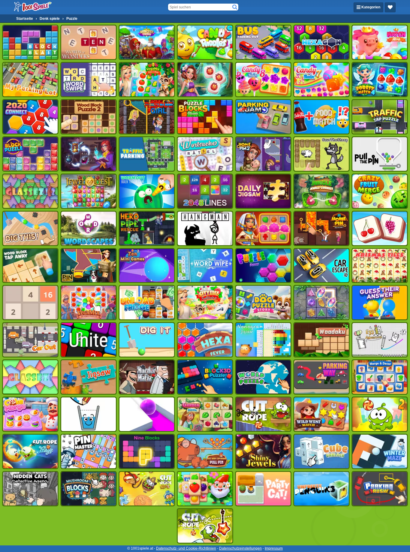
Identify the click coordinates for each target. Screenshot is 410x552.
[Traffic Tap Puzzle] (379, 116)
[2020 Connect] (30, 116)
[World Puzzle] (263, 377)
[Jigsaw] (88, 377)
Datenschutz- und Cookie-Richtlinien (186, 548)
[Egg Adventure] (379, 339)
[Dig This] (30, 228)
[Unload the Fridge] (147, 302)
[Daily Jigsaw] (263, 191)
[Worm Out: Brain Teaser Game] (147, 191)
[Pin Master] (88, 451)
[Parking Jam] (263, 116)
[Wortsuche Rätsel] (205, 154)
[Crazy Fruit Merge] (379, 191)
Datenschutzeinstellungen (240, 548)
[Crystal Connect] (321, 302)
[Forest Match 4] (379, 79)
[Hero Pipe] (147, 228)
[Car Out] (30, 339)
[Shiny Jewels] (263, 451)
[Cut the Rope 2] (379, 414)
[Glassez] (30, 377)
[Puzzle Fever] (263, 265)
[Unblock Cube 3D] (321, 451)
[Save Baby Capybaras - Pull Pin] (205, 451)
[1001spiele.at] (33, 7)
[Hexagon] (321, 42)
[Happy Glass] (88, 414)
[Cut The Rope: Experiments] (205, 526)
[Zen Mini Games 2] (147, 265)
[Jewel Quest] (88, 191)
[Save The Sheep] (321, 154)
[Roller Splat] (147, 414)
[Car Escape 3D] (321, 265)
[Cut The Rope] (263, 414)
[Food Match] (321, 116)
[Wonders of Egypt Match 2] (263, 228)
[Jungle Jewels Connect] (321, 191)
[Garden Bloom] (205, 414)
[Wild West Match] (321, 414)
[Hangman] (205, 228)
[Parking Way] (321, 377)
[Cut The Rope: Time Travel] (147, 488)
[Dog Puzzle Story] (263, 302)
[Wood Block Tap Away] (30, 265)
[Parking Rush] (379, 488)
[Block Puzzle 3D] (205, 377)
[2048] (30, 302)
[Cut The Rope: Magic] (30, 451)
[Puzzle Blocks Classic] (205, 116)
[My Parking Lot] (30, 79)
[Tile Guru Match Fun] (205, 79)
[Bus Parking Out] (263, 42)
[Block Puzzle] (30, 154)
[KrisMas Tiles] (379, 265)
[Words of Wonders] (88, 42)
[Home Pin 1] (321, 228)
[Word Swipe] (88, 79)
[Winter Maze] (379, 451)
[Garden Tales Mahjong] (205, 488)
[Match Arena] (379, 42)
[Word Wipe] (205, 265)
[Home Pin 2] (263, 154)
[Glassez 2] (30, 191)
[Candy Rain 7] (321, 79)
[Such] (234, 7)
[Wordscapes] (88, 228)
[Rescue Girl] (147, 116)
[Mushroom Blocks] (88, 488)
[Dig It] (147, 339)
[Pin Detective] (88, 265)
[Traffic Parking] (147, 154)
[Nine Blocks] (147, 451)
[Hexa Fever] (205, 339)
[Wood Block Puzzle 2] (88, 116)
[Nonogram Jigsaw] (263, 339)
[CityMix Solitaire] (205, 302)
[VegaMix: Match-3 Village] (147, 79)
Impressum (274, 548)
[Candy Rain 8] (263, 79)
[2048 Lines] (205, 191)
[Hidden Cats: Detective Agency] (30, 488)
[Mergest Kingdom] (147, 42)
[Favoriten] (390, 7)
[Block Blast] (30, 42)
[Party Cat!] (263, 488)
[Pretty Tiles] (379, 228)
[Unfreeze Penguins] (321, 488)
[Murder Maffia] (147, 377)
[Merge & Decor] (379, 377)
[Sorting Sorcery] (88, 154)
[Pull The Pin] (379, 154)
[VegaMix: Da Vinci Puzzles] (88, 302)
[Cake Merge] (30, 414)
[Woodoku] (321, 339)
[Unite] (88, 339)
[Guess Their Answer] (379, 302)
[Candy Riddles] (205, 42)
